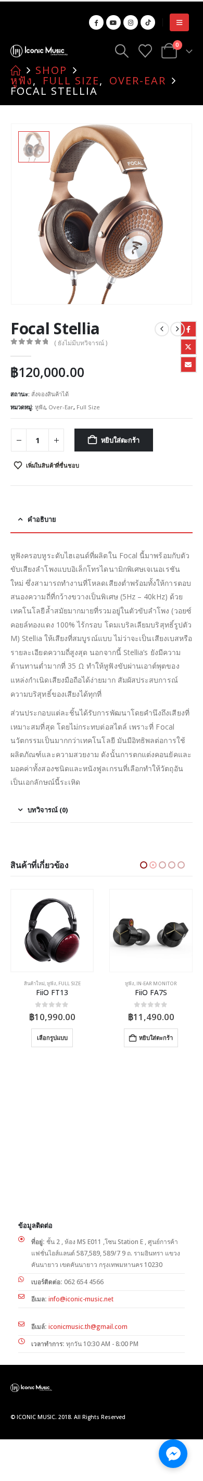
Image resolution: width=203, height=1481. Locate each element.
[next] (177, 329)
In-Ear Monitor (57, 983)
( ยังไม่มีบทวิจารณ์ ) (81, 342)
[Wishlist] (145, 51)
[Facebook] (96, 22)
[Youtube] (113, 22)
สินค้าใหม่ (123, 983)
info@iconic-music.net (80, 1299)
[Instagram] (130, 22)
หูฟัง (40, 407)
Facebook (188, 329)
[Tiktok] (148, 22)
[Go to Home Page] (15, 70)
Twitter (188, 346)
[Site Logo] (39, 51)
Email (188, 364)
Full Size (88, 407)
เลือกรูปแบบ (151, 1037)
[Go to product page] (52, 930)
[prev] (162, 329)
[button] (179, 22)
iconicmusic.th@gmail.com (88, 1326)
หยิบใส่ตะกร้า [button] (57, 1037)
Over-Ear (60, 407)
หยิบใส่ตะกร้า (120, 440)
